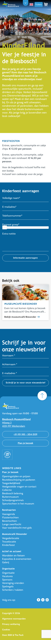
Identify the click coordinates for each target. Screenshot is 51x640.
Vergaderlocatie (10, 538)
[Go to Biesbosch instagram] (47, 600)
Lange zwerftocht (11, 524)
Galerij (5, 562)
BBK (10, 635)
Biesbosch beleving (12, 493)
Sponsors (7, 579)
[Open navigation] (25, 3)
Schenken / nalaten (12, 589)
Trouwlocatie (9, 541)
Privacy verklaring (11, 624)
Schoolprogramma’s (13, 500)
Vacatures (7, 576)
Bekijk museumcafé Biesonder (20, 317)
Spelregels (7, 586)
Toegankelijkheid (11, 483)
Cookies (6, 629)
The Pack (19, 635)
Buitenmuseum (10, 496)
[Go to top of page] (42, 395)
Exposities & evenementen (16, 558)
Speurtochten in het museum (18, 503)
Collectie (7, 489)
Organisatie (8, 572)
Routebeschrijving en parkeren (18, 479)
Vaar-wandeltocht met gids (17, 527)
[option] (32, 4)
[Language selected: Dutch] (32, 4)
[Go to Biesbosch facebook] (38, 600)
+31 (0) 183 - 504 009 (25, 434)
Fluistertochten (10, 517)
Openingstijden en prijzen (16, 476)
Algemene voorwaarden (14, 618)
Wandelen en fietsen (13, 555)
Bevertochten (9, 520)
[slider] (4, 227)
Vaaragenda (8, 514)
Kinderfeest (8, 545)
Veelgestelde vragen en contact (19, 486)
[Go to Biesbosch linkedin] (42, 600)
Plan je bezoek (25, 443)
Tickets (38, 4)
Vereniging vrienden (13, 583)
